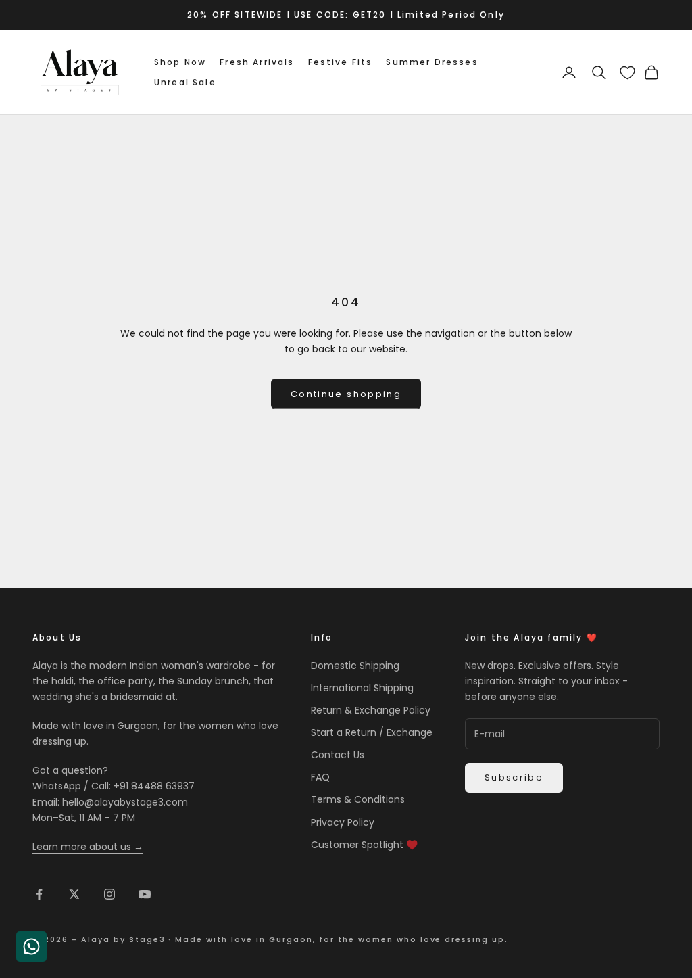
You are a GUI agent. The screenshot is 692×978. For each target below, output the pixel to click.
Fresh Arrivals (257, 62)
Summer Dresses (432, 62)
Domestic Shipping (355, 665)
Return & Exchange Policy (370, 710)
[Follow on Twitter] (74, 894)
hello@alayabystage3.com (125, 802)
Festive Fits (340, 62)
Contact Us (337, 755)
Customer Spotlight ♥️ (364, 845)
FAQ (320, 777)
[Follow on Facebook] (39, 894)
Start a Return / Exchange (371, 732)
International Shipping (362, 688)
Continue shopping (346, 394)
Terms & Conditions (358, 799)
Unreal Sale (185, 82)
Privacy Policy (342, 822)
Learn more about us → (87, 847)
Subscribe (514, 777)
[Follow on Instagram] (109, 894)
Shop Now (180, 62)
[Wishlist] (627, 73)
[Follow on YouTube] (144, 894)
